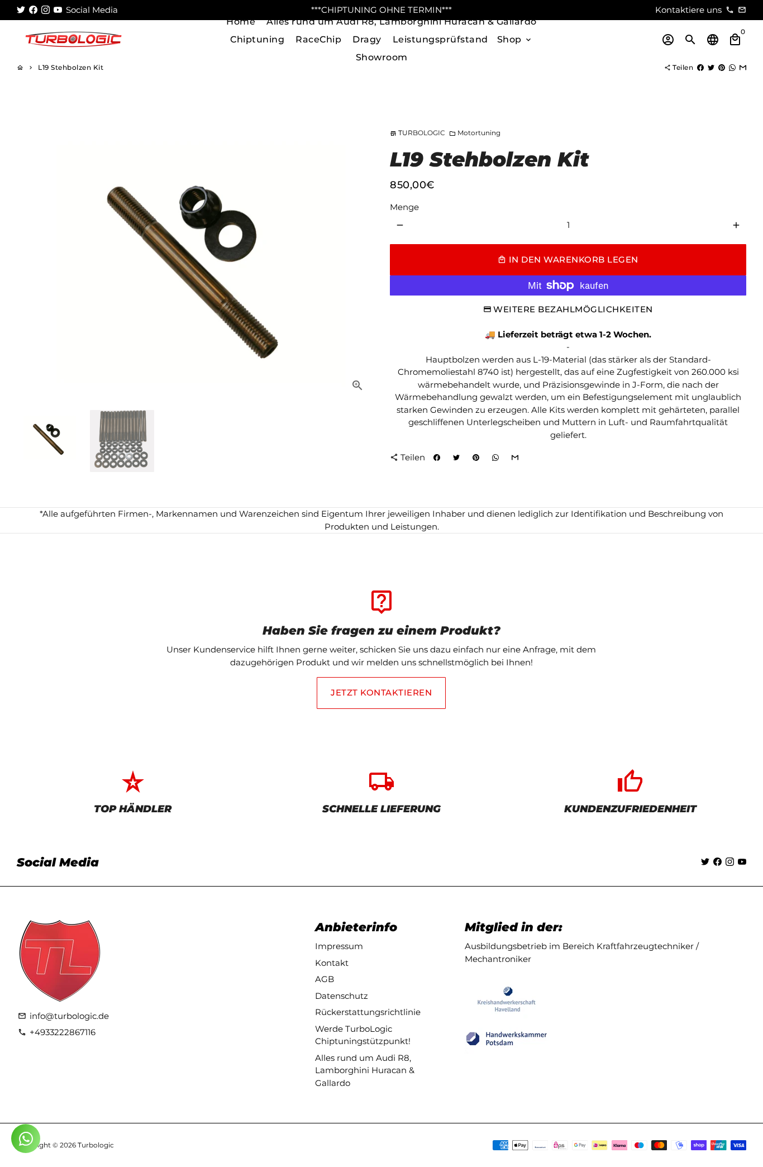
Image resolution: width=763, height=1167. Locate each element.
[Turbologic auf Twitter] (21, 9)
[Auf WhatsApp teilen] (732, 67)
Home (240, 21)
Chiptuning (257, 39)
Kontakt (332, 963)
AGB (324, 979)
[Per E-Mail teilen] (743, 67)
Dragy (367, 39)
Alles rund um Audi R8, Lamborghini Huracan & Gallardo (401, 21)
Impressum (339, 946)
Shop (515, 39)
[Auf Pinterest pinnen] (721, 67)
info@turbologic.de (63, 1016)
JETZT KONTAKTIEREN (381, 692)
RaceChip (318, 39)
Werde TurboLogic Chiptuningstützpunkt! (363, 1035)
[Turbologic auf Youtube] (58, 9)
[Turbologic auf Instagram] (45, 9)
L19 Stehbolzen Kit (70, 67)
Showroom (382, 57)
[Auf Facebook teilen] (700, 67)
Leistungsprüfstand (440, 39)
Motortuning (474, 132)
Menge (404, 207)
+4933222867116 (57, 1032)
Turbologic (96, 1145)
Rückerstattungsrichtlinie (368, 1012)
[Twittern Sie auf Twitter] (711, 67)
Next (359, 255)
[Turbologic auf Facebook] (33, 9)
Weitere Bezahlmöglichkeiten (573, 309)
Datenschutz (341, 995)
